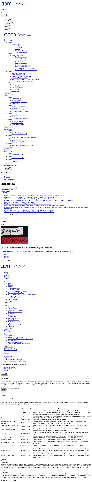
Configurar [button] (4, 388)
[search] (8, 19)
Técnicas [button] (3, 459)
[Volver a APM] (14, 6)
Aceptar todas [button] (16, 388)
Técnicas (5, 461)
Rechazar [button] (9, 388)
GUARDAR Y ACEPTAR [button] (8, 480)
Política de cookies (38, 385)
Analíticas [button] (3, 470)
